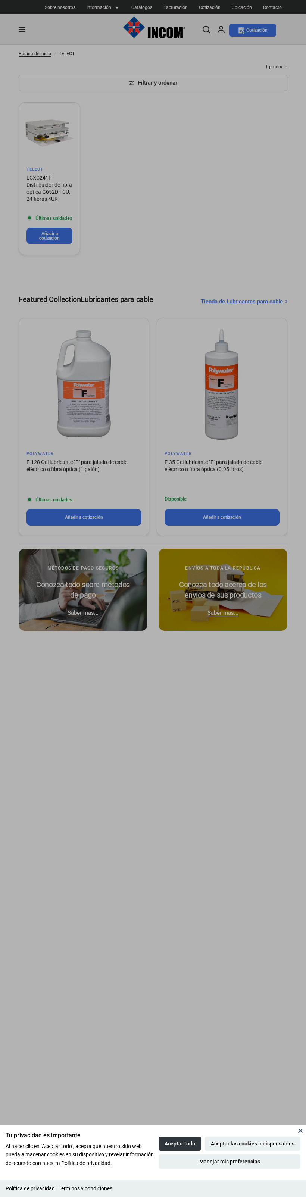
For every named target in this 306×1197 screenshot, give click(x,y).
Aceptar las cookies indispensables (252, 1144)
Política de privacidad (30, 1188)
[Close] (300, 1130)
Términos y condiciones (85, 1188)
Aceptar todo (180, 1144)
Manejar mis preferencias (229, 1162)
